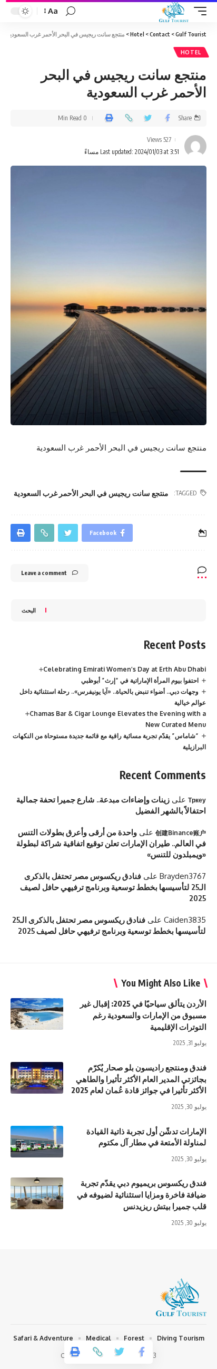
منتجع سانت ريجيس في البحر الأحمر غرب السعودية (91, 493)
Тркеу (197, 800)
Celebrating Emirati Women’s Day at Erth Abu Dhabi (124, 669)
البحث (29, 610)
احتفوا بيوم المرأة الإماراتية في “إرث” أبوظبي (140, 680)
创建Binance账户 (180, 833)
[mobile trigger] (197, 11)
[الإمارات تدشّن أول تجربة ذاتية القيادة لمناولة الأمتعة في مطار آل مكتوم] (37, 1141)
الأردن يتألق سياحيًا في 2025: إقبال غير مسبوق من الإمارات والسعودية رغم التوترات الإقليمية (143, 1015)
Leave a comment (44, 572)
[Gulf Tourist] (174, 11)
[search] (70, 11)
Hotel (191, 52)
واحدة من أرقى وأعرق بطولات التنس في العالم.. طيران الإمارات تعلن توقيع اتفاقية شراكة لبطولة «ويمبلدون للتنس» (111, 843)
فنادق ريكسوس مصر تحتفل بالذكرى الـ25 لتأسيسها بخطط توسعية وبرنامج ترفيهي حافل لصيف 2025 (113, 887)
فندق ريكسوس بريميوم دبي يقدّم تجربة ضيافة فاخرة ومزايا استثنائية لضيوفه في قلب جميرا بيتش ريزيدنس (141, 1194)
